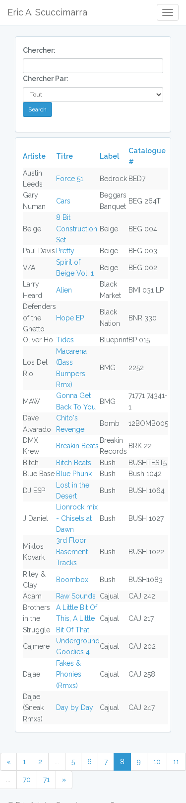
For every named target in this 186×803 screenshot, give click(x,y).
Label (109, 156)
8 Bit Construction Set (76, 228)
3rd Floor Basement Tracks (72, 551)
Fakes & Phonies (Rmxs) (68, 674)
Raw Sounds (76, 596)
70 (27, 780)
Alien (64, 290)
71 (46, 780)
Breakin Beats (77, 446)
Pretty (65, 251)
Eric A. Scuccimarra (47, 12)
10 (157, 762)
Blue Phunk (74, 474)
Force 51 (69, 179)
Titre (64, 156)
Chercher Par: (45, 79)
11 (176, 762)
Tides (65, 340)
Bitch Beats (73, 463)
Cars (63, 201)
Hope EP (70, 318)
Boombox (72, 580)
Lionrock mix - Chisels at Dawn (77, 518)
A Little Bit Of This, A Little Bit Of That (76, 618)
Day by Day (74, 707)
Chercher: (39, 50)
